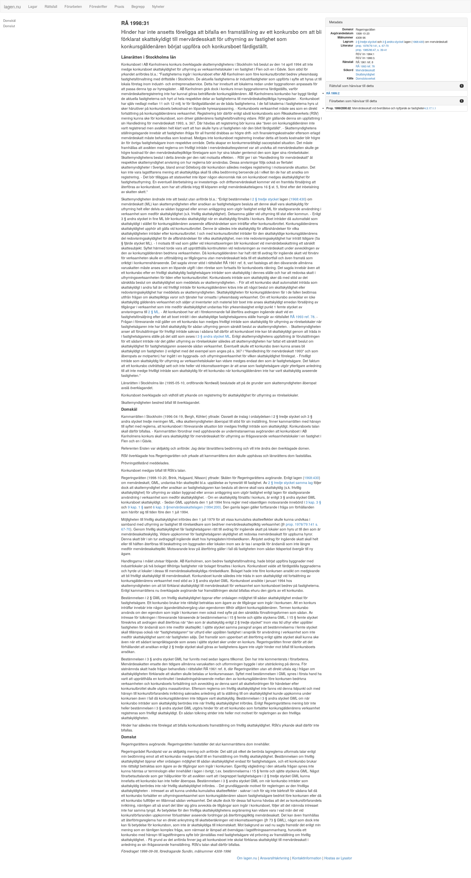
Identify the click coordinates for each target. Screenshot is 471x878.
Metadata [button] (335, 22)
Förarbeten (73, 6)
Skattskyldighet (365, 74)
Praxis (119, 6)
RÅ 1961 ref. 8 (234, 262)
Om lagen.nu (247, 857)
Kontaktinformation (306, 857)
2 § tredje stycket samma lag (290, 482)
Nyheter (158, 6)
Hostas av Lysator (338, 857)
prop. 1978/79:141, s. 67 (370, 46)
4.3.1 (427, 108)
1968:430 (297, 199)
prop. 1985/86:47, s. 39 (369, 50)
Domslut (9, 26)
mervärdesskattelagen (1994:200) (194, 507)
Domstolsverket (365, 78)
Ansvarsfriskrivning (274, 857)
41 (385, 50)
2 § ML (153, 311)
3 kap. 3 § (313, 502)
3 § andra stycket (392, 42)
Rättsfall (51, 6)
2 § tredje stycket (265, 199)
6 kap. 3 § (160, 507)
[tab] (396, 22)
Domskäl (9, 20)
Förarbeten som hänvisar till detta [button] (353, 101)
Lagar (32, 6)
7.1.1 (433, 108)
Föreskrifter (98, 6)
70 (128, 529)
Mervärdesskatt (365, 70)
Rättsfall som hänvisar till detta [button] (351, 85)
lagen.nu (12, 6)
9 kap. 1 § (135, 507)
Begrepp (138, 6)
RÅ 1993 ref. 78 (302, 316)
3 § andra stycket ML (213, 336)
